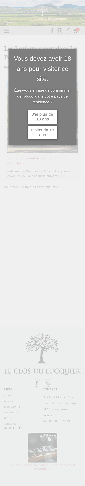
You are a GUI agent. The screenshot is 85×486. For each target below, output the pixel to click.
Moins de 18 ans (42, 132)
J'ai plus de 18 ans (42, 117)
